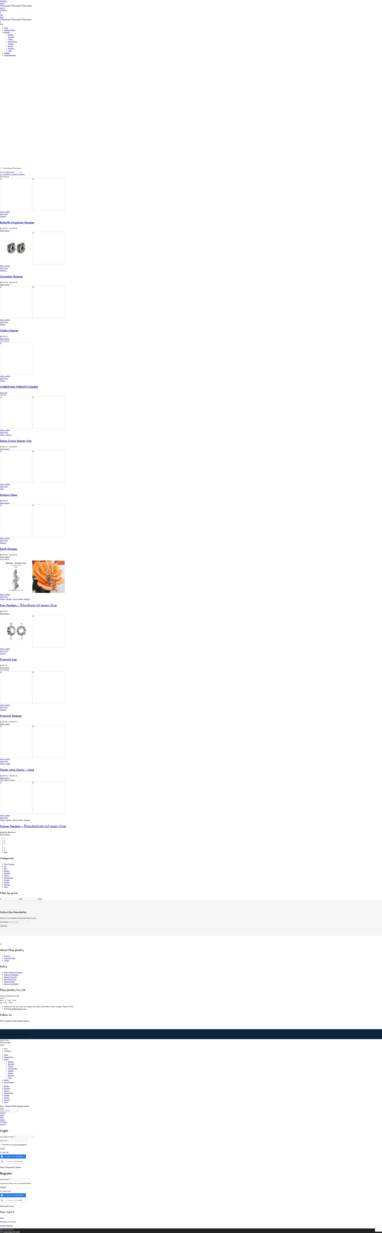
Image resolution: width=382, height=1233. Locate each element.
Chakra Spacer (9, 330)
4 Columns (21, 174)
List (1, 174)
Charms (2, 381)
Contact (6, 960)
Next (5, 852)
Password (4, 1141)
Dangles (9, 599)
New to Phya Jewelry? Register (10, 1167)
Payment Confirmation (11, 984)
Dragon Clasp (8, 495)
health (8, 764)
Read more (3, 393)
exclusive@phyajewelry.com (17, 1009)
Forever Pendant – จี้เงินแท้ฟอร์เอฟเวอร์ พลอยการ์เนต (33, 826)
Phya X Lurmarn (18, 599)
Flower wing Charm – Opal (17, 770)
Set (5, 866)
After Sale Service (10, 979)
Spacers (2, 324)
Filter (40, 899)
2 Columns (6, 174)
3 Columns (13, 174)
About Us (7, 956)
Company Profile (9, 958)
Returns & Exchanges (11, 975)
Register (3, 1187)
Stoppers (3, 216)
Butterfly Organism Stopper (17, 222)
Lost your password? (20, 1144)
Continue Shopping (6, 1226)
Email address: (5, 922)
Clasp (2, 489)
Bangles (6, 871)
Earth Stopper (8, 549)
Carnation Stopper (11, 276)
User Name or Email (7, 1137)
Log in (2, 1148)
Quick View (4, 214)
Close (2, 1045)
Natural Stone (8, 878)
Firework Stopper (11, 716)
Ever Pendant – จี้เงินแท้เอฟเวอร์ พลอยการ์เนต (28, 605)
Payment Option (9, 982)
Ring (5, 869)
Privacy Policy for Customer (13, 972)
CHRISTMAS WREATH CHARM (19, 387)
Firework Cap (8, 659)
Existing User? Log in (7, 1206)
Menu (2, 17)
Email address (5, 1179)
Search (3, 1113)
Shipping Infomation (10, 977)
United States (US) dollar (11, 1232)
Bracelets (7, 873)
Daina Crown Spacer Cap (15, 441)
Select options (5, 231)
